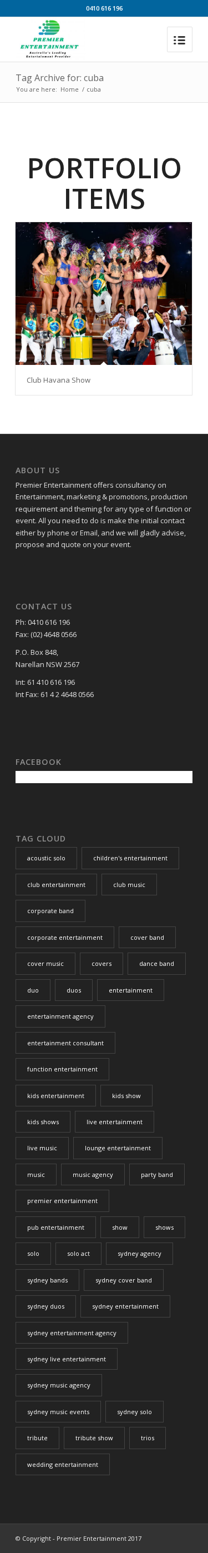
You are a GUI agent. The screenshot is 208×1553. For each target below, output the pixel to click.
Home (69, 89)
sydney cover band (123, 1280)
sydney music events (58, 1411)
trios (147, 1438)
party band (157, 1174)
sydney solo (134, 1411)
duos (74, 990)
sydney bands (47, 1280)
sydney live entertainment (66, 1359)
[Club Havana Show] (104, 293)
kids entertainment (55, 1095)
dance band (156, 963)
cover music (45, 963)
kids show (126, 1095)
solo (33, 1253)
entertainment (131, 990)
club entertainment (56, 884)
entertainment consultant (65, 1043)
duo (33, 990)
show (120, 1227)
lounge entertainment (118, 1148)
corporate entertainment (65, 937)
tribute (37, 1438)
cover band (147, 937)
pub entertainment (55, 1227)
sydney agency (139, 1253)
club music (129, 884)
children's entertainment (130, 858)
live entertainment (115, 1122)
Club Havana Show (58, 380)
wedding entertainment (62, 1464)
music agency (93, 1174)
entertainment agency (60, 1016)
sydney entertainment (125, 1306)
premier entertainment (62, 1200)
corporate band (50, 910)
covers (101, 963)
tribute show (94, 1438)
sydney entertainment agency (71, 1333)
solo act (78, 1253)
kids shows (43, 1122)
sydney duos (45, 1306)
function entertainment (62, 1069)
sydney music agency (58, 1385)
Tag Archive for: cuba (60, 78)
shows (164, 1227)
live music (42, 1148)
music (36, 1174)
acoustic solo (46, 858)
